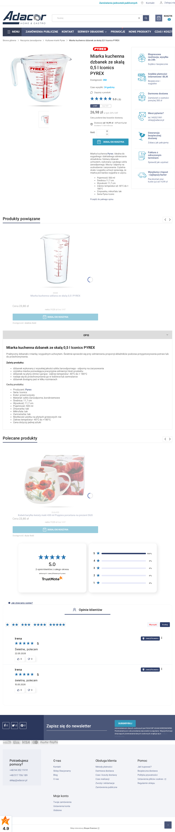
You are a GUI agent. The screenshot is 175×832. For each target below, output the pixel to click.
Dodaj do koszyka (113, 142)
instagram (14, 725)
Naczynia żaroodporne (30, 40)
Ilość (92, 132)
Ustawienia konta (61, 806)
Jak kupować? (145, 766)
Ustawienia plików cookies (151, 779)
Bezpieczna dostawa (148, 771)
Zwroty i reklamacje (105, 783)
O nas (56, 779)
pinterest (23, 725)
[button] (146, 18)
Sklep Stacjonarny (62, 771)
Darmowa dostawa (105, 771)
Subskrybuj (125, 723)
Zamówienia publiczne (106, 787)
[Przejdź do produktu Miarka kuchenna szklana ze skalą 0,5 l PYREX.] (55, 259)
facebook (6, 725)
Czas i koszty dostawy (106, 775)
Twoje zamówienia (62, 802)
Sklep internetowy (83, 828)
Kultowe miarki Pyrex (55, 40)
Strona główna (9, 40)
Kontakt (150, 3)
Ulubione (57, 810)
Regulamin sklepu (146, 783)
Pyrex (28, 389)
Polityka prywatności (148, 775)
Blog (55, 775)
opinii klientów (52, 569)
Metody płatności (104, 766)
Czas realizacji (102, 779)
